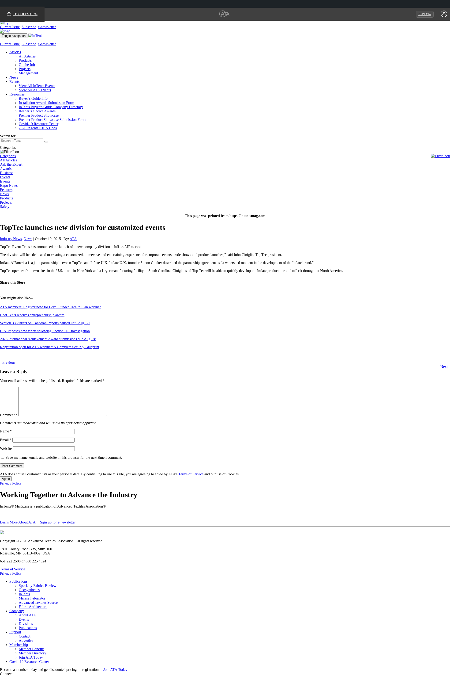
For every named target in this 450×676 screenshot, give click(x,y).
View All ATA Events (35, 90)
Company (16, 611)
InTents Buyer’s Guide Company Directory (51, 107)
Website (6, 449)
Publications (18, 581)
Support (15, 632)
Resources (17, 94)
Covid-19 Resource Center (38, 124)
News (13, 77)
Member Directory (32, 653)
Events (14, 82)
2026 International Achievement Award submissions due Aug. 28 (48, 339)
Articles (15, 52)
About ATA (27, 615)
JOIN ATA (424, 14)
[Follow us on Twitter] (18, 674)
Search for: (8, 136)
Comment (8, 415)
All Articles (27, 56)
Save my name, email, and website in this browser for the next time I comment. (64, 457)
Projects (24, 69)
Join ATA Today (31, 657)
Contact (24, 636)
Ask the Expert (11, 164)
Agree (6, 479)
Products (25, 60)
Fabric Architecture (33, 607)
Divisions (26, 624)
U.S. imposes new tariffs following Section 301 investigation (45, 331)
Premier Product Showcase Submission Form (52, 120)
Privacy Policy (11, 483)
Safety (4, 207)
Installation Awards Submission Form (46, 103)
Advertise (26, 640)
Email (5, 440)
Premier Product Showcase (39, 115)
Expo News (9, 185)
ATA (73, 239)
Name (6, 431)
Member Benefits (31, 649)
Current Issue (10, 27)
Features (6, 190)
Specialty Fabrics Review (37, 586)
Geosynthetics (29, 590)
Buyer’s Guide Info (33, 98)
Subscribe (29, 27)
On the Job (27, 65)
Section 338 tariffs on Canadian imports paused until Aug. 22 (45, 323)
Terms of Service (190, 474)
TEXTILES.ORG (25, 14)
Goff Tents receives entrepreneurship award (32, 315)
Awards (5, 169)
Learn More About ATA (17, 522)
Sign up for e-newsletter (57, 522)
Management (28, 73)
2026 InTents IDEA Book (38, 128)
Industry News (11, 239)
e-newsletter (47, 27)
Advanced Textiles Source (38, 602)
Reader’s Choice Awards (37, 111)
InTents (24, 594)
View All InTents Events (37, 86)
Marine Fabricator (32, 598)
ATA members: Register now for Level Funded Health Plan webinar (50, 307)
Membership (18, 645)
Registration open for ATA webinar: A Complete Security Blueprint (49, 347)
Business (6, 173)
